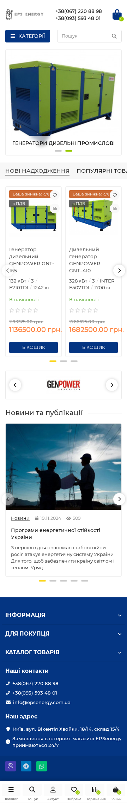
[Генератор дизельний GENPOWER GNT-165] (33, 215)
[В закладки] (55, 195)
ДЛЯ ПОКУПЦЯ (27, 633)
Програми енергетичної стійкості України (55, 533)
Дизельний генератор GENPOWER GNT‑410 (84, 260)
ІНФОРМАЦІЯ (25, 615)
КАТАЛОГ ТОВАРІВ (32, 652)
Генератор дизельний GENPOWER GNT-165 (31, 260)
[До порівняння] (55, 208)
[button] (58, 151)
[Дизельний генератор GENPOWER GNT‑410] (93, 215)
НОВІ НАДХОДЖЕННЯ (37, 170)
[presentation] (12, 102)
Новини (20, 518)
